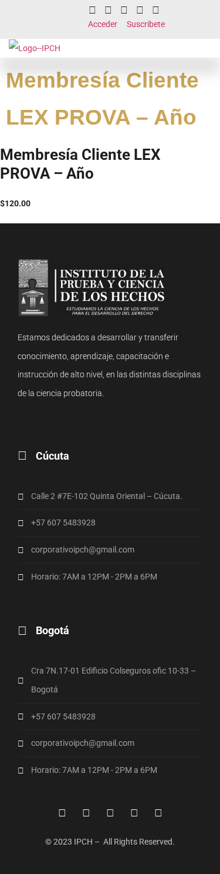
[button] (213, 48)
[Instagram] (108, 10)
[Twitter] (140, 10)
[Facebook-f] (92, 10)
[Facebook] (62, 812)
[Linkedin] (124, 10)
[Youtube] (156, 10)
